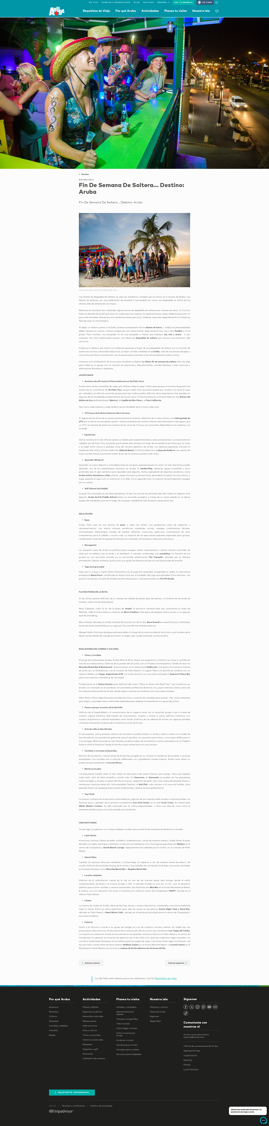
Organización (190, 1055)
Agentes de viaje (192, 1050)
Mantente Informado (73, 1092)
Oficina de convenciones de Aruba (201, 1046)
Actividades (150, 10)
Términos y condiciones (73, 1105)
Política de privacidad (101, 1105)
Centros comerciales (93, 1039)
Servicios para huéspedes (128, 1054)
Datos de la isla (157, 1011)
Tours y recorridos (91, 1035)
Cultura (53, 1016)
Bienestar (54, 1021)
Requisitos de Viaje (96, 10)
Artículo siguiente (176, 963)
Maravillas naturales (93, 1016)
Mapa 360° (155, 1021)
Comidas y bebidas (58, 1025)
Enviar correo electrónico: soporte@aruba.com (196, 1035)
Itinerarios (88, 1053)
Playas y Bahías (90, 1007)
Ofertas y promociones (116, 2)
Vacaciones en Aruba (126, 1045)
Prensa (187, 1064)
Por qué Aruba (126, 10)
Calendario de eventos (94, 1058)
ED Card (207, 2)
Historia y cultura (159, 1007)
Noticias (148, 2)
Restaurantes (89, 1021)
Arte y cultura (90, 1030)
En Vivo (93, 2)
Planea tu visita (175, 10)
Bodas (52, 1035)
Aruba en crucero (125, 1040)
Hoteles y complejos (126, 1007)
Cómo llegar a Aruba (126, 1028)
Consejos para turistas (127, 1049)
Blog (137, 2)
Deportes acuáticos (92, 1011)
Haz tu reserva (183, 2)
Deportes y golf (90, 1049)
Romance (53, 1011)
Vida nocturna (90, 1025)
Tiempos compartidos (127, 1019)
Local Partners (191, 1069)
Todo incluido (123, 1023)
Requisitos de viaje (166, 978)
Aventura (53, 1007)
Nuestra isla (201, 10)
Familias (53, 1030)
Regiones (154, 1016)
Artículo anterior (92, 963)
